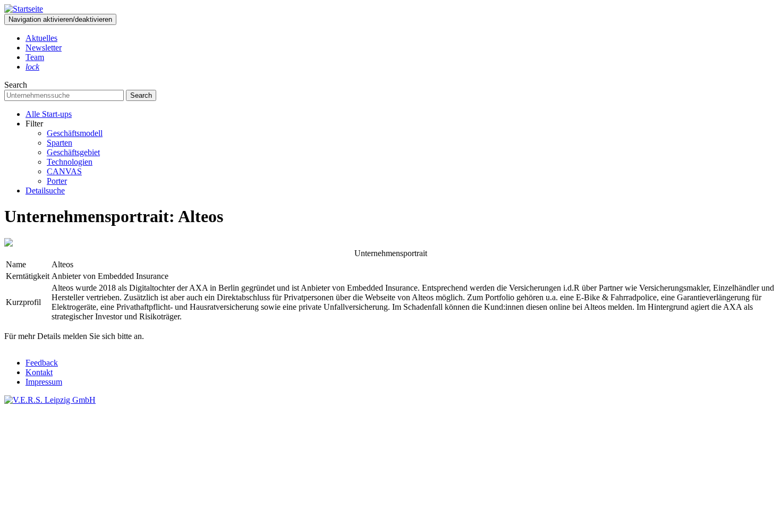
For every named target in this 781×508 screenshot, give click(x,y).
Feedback (42, 362)
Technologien (69, 161)
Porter (57, 180)
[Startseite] (23, 8)
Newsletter (44, 47)
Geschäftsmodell (75, 133)
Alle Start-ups (49, 113)
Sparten (59, 142)
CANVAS (64, 171)
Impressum (44, 381)
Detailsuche (45, 190)
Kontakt (39, 372)
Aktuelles (41, 38)
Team (35, 57)
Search (15, 84)
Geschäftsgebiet (73, 152)
